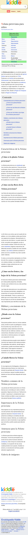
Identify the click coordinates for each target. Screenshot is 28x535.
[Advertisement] (14, 17)
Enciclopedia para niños (7, 29)
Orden (3, 47)
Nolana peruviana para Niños (9, 503)
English (19, 11)
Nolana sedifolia (16, 398)
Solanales (13, 47)
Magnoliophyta (14, 41)
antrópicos (4, 442)
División (4, 41)
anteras (11, 250)
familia (11, 78)
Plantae (13, 39)
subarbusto (19, 165)
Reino (3, 39)
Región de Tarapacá (20, 90)
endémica (23, 82)
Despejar (22, 6)
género (25, 74)
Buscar (25, 6)
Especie (4, 58)
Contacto (16, 531)
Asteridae (13, 45)
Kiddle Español (5, 529)
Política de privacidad (6, 531)
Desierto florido (19, 370)
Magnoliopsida (14, 43)
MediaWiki (20, 528)
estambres (7, 246)
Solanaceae (14, 49)
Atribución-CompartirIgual (8, 499)
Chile (19, 76)
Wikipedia (22, 526)
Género (3, 56)
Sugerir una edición (13, 511)
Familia (3, 49)
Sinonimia (14, 61)
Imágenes (13, 11)
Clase (3, 43)
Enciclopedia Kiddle (6, 494)
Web (8, 11)
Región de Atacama (11, 93)
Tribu (3, 54)
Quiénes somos (20, 529)
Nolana (13, 56)
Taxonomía (14, 37)
